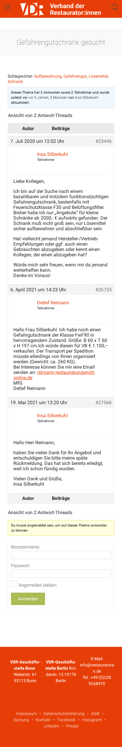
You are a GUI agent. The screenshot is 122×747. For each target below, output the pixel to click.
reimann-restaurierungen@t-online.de (54, 374)
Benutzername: (25, 547)
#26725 (103, 289)
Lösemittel (98, 76)
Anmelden (28, 599)
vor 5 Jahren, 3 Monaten (47, 97)
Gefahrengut (75, 76)
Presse (72, 726)
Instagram (92, 719)
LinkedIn (51, 726)
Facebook (66, 719)
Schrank (15, 81)
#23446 (103, 141)
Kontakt (43, 719)
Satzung (21, 719)
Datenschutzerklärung (64, 713)
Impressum (26, 713)
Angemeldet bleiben (38, 585)
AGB (95, 713)
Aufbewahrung (48, 76)
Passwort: (20, 565)
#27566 (103, 402)
